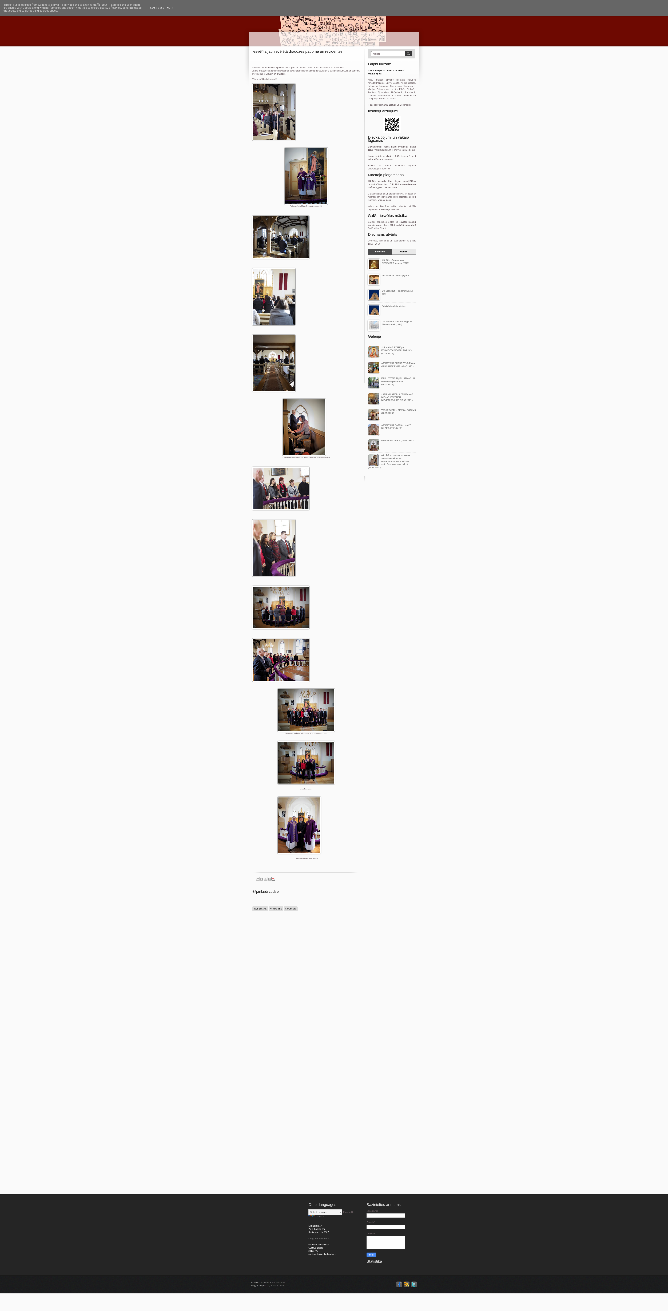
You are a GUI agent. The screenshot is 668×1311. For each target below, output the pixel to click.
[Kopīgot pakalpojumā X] (265, 879)
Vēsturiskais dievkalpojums (395, 275)
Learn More (157, 8)
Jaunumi (404, 252)
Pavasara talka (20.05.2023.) (397, 440)
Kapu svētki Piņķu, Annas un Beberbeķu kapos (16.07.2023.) (398, 381)
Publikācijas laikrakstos (393, 306)
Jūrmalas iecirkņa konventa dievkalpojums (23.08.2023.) (396, 350)
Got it (171, 8)
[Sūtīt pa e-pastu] (258, 879)
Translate (319, 1216)
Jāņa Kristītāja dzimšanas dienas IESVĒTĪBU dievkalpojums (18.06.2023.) (397, 397)
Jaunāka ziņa (260, 909)
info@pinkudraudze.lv (318, 1238)
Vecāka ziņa (276, 909)
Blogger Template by (267, 1285)
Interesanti (380, 252)
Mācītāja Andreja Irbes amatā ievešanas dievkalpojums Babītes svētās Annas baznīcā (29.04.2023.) (389, 461)
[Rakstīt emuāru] (261, 879)
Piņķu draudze (278, 1282)
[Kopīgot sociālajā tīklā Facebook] (269, 879)
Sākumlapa (290, 909)
